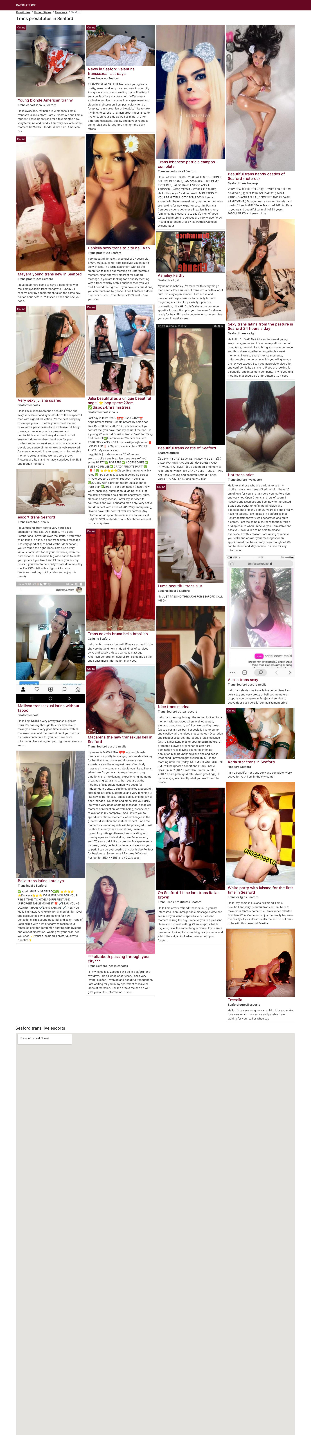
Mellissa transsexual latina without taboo (48, 708)
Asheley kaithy (171, 275)
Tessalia (235, 1000)
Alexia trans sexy (243, 679)
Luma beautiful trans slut (180, 586)
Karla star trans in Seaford (251, 762)
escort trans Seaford (36, 517)
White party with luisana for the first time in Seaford (260, 890)
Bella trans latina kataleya (41, 881)
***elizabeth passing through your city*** (119, 958)
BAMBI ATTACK (26, 5)
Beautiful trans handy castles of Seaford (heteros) (256, 176)
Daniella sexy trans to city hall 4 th (119, 248)
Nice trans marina (173, 706)
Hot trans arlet (241, 475)
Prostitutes (23, 12)
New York (61, 12)
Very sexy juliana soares (39, 400)
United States (42, 12)
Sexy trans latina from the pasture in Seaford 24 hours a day (260, 326)
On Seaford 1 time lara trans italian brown (189, 894)
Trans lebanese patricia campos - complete (188, 164)
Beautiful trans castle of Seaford (187, 448)
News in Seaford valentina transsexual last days (111, 71)
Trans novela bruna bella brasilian (118, 634)
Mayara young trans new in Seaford (50, 274)
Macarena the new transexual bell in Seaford (120, 739)
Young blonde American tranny (45, 100)
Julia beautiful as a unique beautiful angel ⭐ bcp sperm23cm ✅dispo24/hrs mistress (119, 403)
